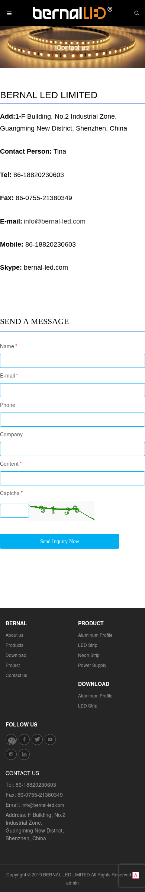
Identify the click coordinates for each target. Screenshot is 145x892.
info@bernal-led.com (43, 805)
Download (16, 655)
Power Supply (92, 665)
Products (14, 645)
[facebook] (24, 739)
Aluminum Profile (95, 635)
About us (14, 635)
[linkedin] (24, 754)
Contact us (16, 675)
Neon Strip (89, 655)
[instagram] (11, 754)
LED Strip (87, 645)
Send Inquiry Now (59, 541)
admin (72, 882)
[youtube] (50, 739)
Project (13, 665)
